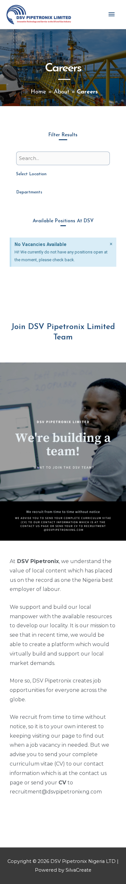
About (61, 92)
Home (38, 92)
